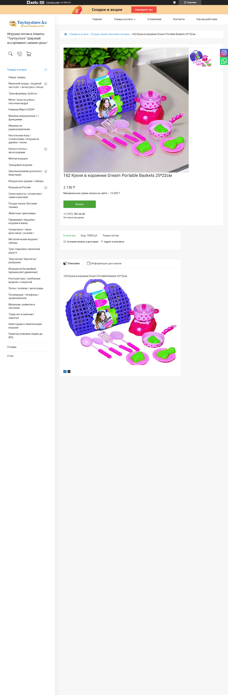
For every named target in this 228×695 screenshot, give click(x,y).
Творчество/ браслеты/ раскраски (23, 261)
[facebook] (64, 372)
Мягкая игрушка (18, 158)
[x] (69, 372)
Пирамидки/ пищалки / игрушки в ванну (22, 221)
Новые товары (17, 77)
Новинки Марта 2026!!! (21, 109)
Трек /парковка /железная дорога (24, 251)
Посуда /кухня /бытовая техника (23, 205)
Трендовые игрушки (20, 165)
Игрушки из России (20, 187)
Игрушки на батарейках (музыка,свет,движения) (23, 270)
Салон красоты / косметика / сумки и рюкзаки (25, 195)
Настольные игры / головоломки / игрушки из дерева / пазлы (24, 139)
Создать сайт (53, 2)
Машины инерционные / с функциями (24, 117)
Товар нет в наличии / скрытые (21, 316)
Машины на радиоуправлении (19, 127)
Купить (80, 204)
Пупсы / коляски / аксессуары (26, 288)
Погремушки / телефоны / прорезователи (24, 296)
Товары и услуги (17, 69)
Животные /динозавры (22, 213)
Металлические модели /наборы (23, 241)
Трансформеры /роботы (23, 93)
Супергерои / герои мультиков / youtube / (21, 231)
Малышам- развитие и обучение (22, 306)
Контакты (179, 19)
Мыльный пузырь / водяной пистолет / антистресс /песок (26, 85)
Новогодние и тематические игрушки (25, 326)
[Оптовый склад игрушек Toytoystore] (27, 23)
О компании (154, 19)
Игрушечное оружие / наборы (26, 181)
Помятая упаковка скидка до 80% (26, 335)
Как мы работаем (207, 19)
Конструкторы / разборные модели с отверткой (24, 280)
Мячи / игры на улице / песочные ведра (22, 101)
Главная (97, 19)
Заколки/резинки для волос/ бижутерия (25, 173)
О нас (10, 355)
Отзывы (11, 347)
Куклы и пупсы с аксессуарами (18, 150)
